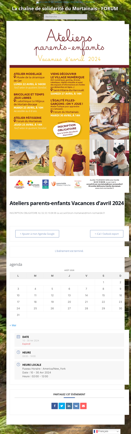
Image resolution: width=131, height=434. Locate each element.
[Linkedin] (69, 406)
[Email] (83, 406)
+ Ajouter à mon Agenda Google (37, 233)
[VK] (76, 406)
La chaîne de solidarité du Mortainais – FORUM (57, 427)
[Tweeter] (62, 406)
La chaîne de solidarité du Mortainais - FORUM (65, 8)
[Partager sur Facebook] (54, 406)
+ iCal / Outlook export (107, 233)
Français (103, 431)
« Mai (13, 325)
